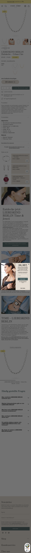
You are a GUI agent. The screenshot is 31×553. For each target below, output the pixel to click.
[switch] (27, 551)
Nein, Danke (23, 288)
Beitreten (22, 279)
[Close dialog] (29, 264)
